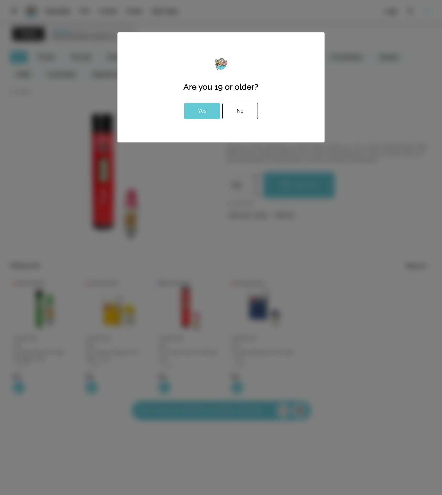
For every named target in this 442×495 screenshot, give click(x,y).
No (240, 111)
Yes (202, 111)
